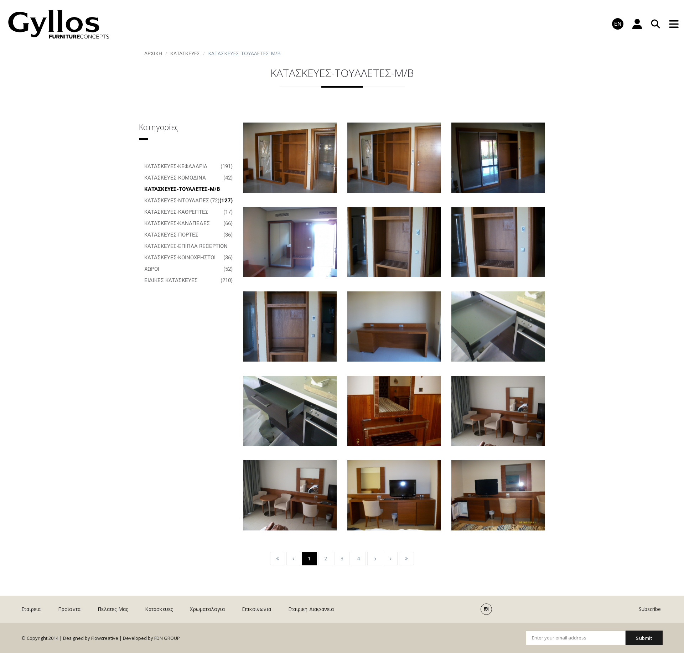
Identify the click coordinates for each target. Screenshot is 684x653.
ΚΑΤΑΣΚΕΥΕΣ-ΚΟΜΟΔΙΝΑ (188, 178)
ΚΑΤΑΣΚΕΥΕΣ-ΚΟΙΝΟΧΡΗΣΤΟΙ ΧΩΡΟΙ (188, 263)
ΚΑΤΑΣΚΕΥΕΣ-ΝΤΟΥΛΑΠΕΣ (181, 200)
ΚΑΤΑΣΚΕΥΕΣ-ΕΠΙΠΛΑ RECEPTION (188, 247)
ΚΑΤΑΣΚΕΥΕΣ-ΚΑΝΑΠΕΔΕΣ (188, 223)
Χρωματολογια (207, 609)
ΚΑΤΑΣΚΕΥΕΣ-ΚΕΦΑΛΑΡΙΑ (188, 166)
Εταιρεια (31, 609)
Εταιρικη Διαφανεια (311, 609)
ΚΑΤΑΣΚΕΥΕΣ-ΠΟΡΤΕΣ (188, 235)
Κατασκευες (185, 53)
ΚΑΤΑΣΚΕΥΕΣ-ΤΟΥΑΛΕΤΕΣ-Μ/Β (188, 190)
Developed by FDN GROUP (151, 638)
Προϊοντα (69, 609)
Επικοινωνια (256, 609)
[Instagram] (486, 609)
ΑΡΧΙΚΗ (153, 53)
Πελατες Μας (113, 609)
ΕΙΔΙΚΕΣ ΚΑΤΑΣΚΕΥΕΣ (188, 280)
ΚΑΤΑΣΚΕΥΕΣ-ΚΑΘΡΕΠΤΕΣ (188, 212)
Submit (644, 638)
